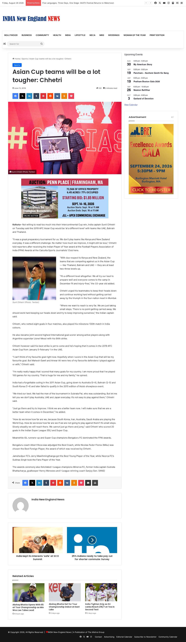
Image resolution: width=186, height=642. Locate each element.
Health (57, 35)
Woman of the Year (135, 35)
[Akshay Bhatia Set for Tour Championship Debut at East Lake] (65, 592)
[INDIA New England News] (31, 18)
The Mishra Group (96, 632)
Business (27, 35)
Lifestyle (80, 35)
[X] (22, 96)
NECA (92, 35)
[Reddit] (50, 96)
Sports (25, 58)
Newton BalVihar (142, 89)
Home (17, 58)
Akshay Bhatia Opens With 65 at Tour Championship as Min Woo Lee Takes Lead (28, 607)
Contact (98, 637)
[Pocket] (71, 96)
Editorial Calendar (124, 637)
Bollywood (11, 35)
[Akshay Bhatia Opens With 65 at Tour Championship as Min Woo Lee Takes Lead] (28, 592)
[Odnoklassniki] (64, 96)
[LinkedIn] (29, 96)
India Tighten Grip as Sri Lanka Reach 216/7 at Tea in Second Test (100, 607)
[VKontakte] (57, 96)
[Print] (95, 483)
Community (42, 35)
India (68, 35)
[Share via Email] (88, 483)
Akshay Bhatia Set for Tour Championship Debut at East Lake (64, 607)
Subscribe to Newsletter (145, 637)
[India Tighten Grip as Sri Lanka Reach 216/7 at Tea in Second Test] (101, 592)
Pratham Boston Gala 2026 (147, 81)
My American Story (143, 64)
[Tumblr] (36, 96)
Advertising (109, 637)
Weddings (113, 35)
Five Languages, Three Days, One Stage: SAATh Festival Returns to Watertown (78, 3)
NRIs (101, 35)
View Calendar (131, 104)
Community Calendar (168, 637)
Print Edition (157, 35)
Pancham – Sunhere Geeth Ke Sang (151, 72)
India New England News (48, 499)
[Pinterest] (43, 96)
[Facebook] (15, 96)
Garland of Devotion (144, 98)
